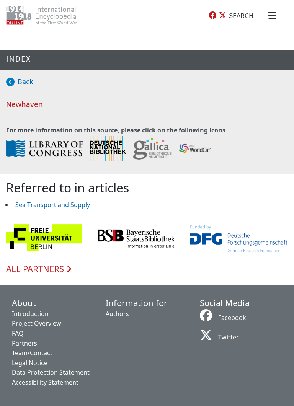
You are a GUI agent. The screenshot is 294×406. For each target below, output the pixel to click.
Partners (24, 343)
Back (25, 81)
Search (241, 15)
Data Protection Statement (51, 372)
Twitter (228, 337)
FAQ (18, 333)
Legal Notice (29, 363)
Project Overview (36, 323)
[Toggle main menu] (274, 15)
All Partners (36, 269)
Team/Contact (32, 353)
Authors (117, 314)
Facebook (232, 317)
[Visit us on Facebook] (212, 15)
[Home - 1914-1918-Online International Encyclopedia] (47, 15)
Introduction (30, 314)
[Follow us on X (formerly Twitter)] (222, 15)
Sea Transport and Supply (52, 205)
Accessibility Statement (45, 382)
